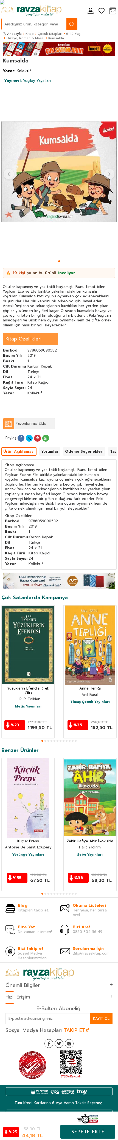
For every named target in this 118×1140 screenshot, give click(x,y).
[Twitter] (59, 1043)
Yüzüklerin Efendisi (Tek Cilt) (28, 691)
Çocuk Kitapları (50, 34)
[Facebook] (48, 1043)
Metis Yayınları (28, 706)
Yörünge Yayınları (28, 855)
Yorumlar (49, 451)
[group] (59, 172)
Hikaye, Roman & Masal (25, 38)
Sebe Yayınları (90, 855)
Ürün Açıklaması (19, 451)
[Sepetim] (112, 11)
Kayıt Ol (101, 1018)
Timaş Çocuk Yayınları (90, 702)
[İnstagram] (69, 1043)
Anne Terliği (90, 688)
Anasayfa (14, 34)
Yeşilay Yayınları (27, 80)
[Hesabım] (90, 11)
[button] (59, 261)
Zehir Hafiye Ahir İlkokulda (90, 841)
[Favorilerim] (101, 11)
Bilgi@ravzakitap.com (91, 953)
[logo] (31, 11)
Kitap (30, 34)
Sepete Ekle (88, 1131)
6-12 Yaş (73, 34)
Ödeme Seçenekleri (84, 451)
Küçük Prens (28, 841)
